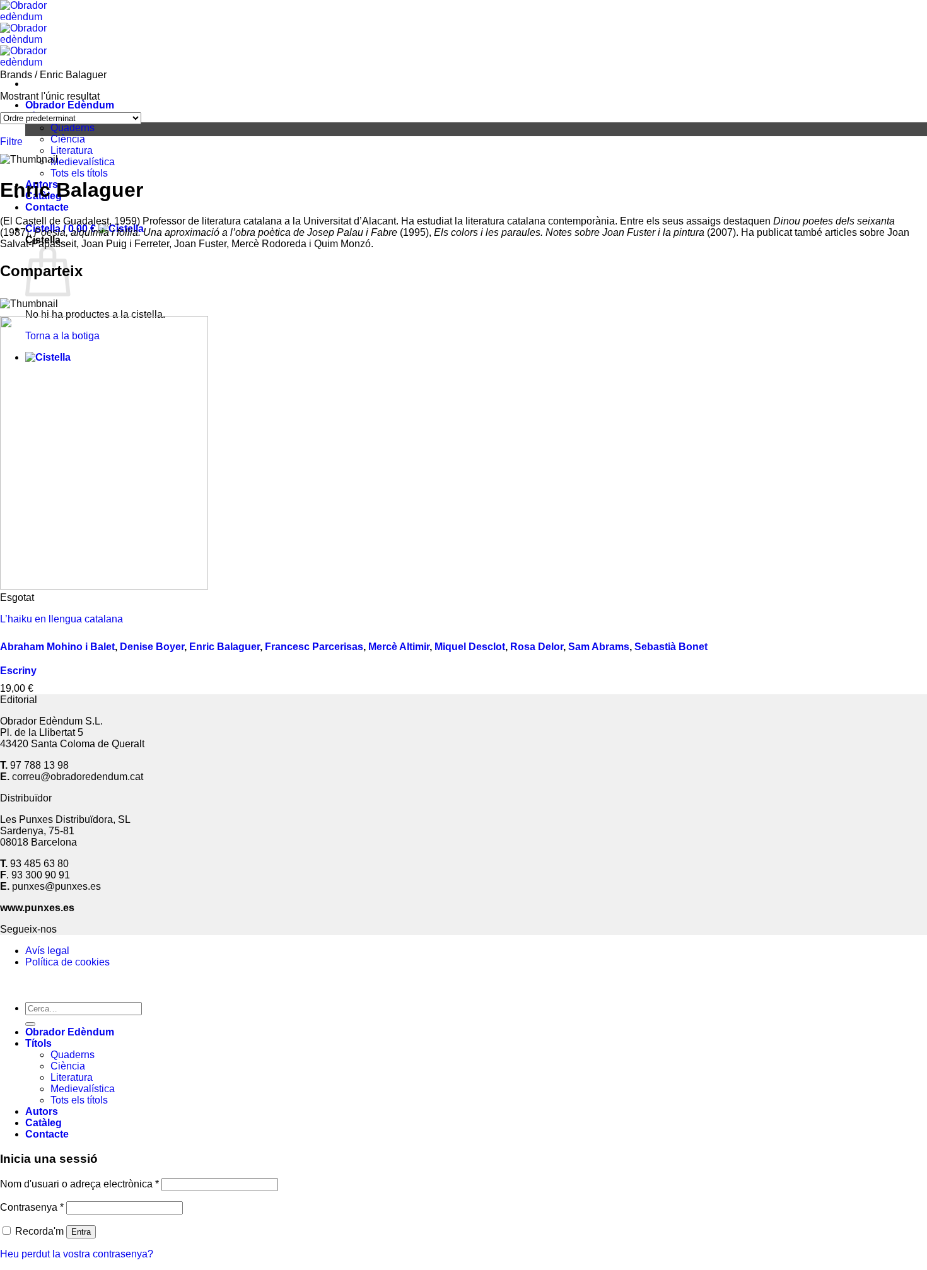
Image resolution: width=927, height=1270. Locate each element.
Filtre (11, 141)
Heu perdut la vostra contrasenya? (76, 1254)
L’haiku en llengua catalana (61, 619)
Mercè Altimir (398, 646)
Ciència (67, 139)
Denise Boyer (152, 646)
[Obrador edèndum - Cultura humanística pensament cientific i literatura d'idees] (28, 39)
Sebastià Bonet (671, 646)
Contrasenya (32, 1207)
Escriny (18, 670)
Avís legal (47, 950)
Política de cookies (67, 962)
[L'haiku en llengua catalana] (104, 586)
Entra (81, 1232)
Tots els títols (79, 173)
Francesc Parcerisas (314, 646)
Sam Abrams (598, 646)
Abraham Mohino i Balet (57, 646)
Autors (41, 1111)
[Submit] (30, 1024)
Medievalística (82, 161)
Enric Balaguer (224, 646)
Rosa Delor (536, 646)
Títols (38, 1043)
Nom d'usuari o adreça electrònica (79, 1184)
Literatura (71, 150)
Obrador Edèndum (69, 105)
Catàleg (43, 1122)
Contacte (47, 207)
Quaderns (72, 127)
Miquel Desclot (469, 646)
